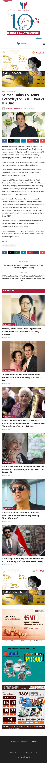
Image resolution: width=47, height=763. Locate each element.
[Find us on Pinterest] (27, 757)
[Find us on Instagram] (24, 757)
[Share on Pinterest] (30, 141)
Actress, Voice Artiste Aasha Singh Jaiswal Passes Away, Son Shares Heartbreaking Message (21, 331)
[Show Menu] (44, 43)
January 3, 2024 (29, 108)
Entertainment (11, 91)
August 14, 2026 (7, 564)
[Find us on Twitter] (18, 757)
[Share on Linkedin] (23, 141)
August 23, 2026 (7, 337)
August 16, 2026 (7, 521)
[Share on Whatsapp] (17, 141)
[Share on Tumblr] (36, 141)
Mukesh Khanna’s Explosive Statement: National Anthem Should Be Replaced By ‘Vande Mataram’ (20, 515)
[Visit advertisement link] (23, 19)
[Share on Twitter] (11, 141)
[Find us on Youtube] (21, 757)
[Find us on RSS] (29, 757)
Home (3, 91)
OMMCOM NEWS (14, 108)
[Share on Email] (42, 141)
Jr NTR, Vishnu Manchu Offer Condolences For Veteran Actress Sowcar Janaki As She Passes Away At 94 (23, 469)
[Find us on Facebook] (15, 757)
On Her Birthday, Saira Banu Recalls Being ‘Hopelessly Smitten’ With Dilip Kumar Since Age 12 (22, 377)
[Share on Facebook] (4, 141)
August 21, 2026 (7, 429)
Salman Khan (10, 246)
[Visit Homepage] (22, 43)
